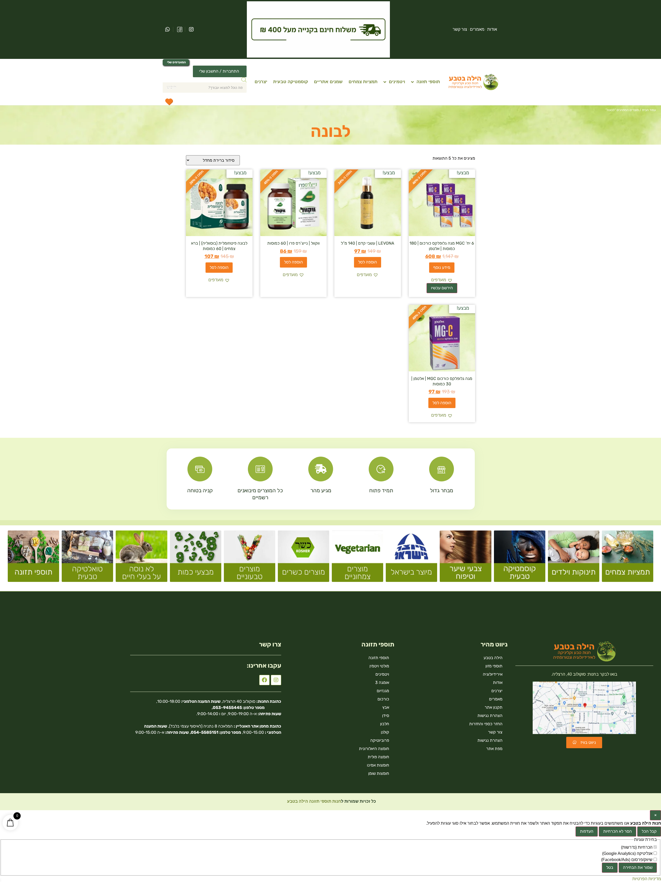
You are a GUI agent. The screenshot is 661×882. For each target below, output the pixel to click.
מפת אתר (494, 748)
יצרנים (261, 81)
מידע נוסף (441, 267)
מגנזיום (383, 690)
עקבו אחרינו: (264, 665)
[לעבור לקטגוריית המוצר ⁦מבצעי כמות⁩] (195, 558)
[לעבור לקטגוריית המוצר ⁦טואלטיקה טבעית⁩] (87, 558)
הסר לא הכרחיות (617, 831)
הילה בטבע (493, 657)
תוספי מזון (493, 666)
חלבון (384, 723)
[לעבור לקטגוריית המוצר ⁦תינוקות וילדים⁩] (573, 558)
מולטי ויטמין (379, 666)
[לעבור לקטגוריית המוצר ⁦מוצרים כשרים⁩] (303, 558)
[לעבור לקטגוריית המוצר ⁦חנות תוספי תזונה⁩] (33, 558)
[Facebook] (264, 680)
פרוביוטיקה (379, 740)
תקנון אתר (493, 707)
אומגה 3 (382, 682)
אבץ (385, 707)
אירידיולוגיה (492, 674)
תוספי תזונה (428, 81)
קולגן (385, 732)
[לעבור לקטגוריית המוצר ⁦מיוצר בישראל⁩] (411, 558)
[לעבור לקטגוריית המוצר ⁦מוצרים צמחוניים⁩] (357, 558)
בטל (609, 867)
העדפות (586, 831)
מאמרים (477, 29)
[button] (442, 280)
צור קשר (460, 29)
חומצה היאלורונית (374, 748)
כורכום (383, 699)
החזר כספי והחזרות (485, 723)
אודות (492, 29)
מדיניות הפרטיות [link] (646, 879)
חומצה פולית (378, 756)
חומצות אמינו (378, 765)
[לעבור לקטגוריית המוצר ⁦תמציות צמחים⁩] (627, 558)
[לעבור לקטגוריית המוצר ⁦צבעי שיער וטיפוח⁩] (465, 558)
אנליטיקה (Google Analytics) (628, 854)
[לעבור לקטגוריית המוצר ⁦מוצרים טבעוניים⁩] (249, 558)
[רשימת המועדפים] (169, 101)
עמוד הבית (649, 110)
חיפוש (171, 87)
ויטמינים (397, 81)
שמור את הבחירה (637, 867)
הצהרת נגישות (489, 715)
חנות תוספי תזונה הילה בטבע (313, 801)
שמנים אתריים (328, 81)
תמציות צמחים (363, 81)
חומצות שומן (378, 773)
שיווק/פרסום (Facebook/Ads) (627, 860)
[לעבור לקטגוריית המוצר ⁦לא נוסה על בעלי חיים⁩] (141, 558)
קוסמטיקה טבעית (290, 81)
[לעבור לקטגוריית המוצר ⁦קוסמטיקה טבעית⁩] (519, 558)
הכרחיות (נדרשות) (637, 847)
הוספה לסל (367, 262)
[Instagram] (276, 680)
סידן (385, 715)
